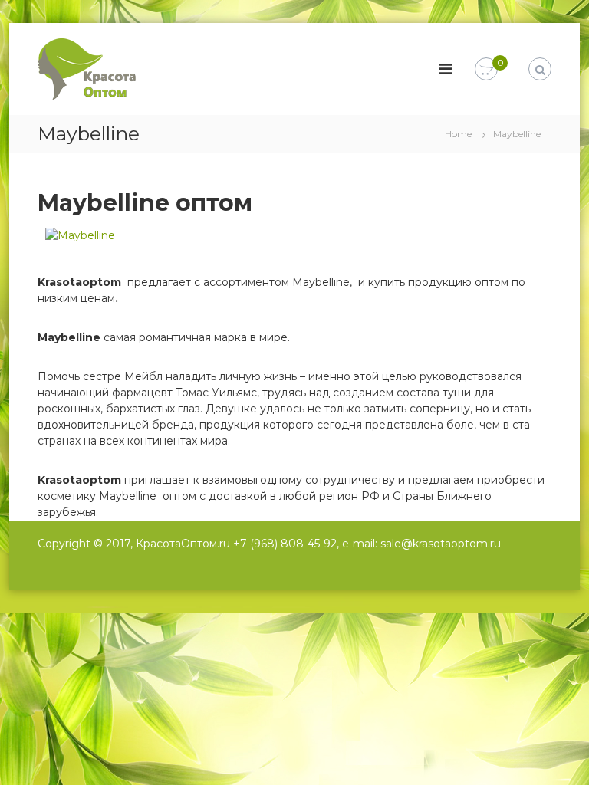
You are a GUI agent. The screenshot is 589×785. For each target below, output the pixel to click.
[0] (486, 70)
